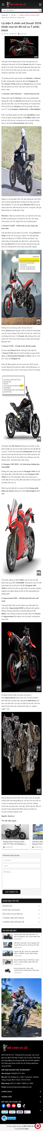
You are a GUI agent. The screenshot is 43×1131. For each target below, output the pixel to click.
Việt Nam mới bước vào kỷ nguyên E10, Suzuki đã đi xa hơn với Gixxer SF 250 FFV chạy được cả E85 (27, 945)
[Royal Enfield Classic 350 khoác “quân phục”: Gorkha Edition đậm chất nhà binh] (8, 962)
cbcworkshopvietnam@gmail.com (19, 1087)
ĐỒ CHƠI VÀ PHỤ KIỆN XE (13, 914)
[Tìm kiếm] (40, 10)
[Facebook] (3, 1106)
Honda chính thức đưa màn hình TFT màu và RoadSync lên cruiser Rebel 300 (15, 843)
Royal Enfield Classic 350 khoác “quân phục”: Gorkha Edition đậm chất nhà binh (26, 962)
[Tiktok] (24, 1106)
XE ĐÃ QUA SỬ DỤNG (11, 910)
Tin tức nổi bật (10, 930)
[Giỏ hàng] (40, 4)
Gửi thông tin (11, 892)
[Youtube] (13, 1106)
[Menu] (3, 4)
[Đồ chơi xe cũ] (16, 4)
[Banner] (21, 1007)
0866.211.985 (27, 1083)
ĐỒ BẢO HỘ (7, 906)
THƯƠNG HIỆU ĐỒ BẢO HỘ (13, 922)
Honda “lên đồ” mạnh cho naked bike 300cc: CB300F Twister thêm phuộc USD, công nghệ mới (26, 953)
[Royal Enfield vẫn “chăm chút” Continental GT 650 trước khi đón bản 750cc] (8, 970)
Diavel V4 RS (10, 84)
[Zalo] (18, 1106)
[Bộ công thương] (8, 1118)
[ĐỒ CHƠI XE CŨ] (14, 1047)
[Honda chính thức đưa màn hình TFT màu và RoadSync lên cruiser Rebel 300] (15, 832)
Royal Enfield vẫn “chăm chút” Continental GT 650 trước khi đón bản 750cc (26, 970)
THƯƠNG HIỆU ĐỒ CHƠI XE (13, 918)
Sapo (26, 1129)
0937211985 (15, 1083)
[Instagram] (8, 1106)
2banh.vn (11, 816)
